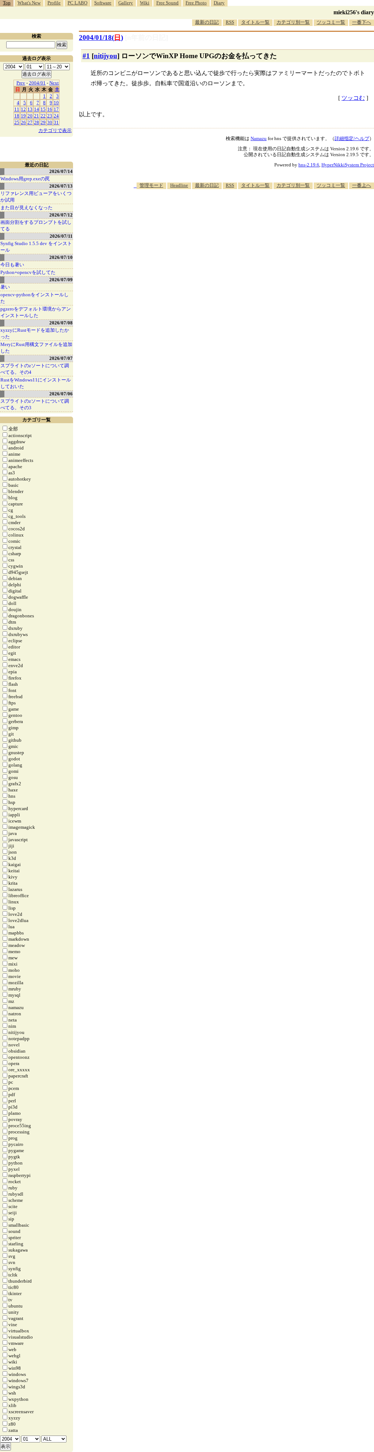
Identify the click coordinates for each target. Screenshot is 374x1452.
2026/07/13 (61, 186)
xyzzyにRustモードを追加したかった (34, 333)
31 (56, 122)
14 (36, 109)
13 (30, 109)
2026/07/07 (61, 358)
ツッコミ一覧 (331, 22)
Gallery (125, 2)
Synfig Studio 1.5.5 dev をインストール (36, 247)
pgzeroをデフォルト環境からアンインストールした (35, 312)
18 (16, 116)
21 (36, 116)
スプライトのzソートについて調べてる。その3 (34, 404)
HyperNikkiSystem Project (347, 165)
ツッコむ (353, 98)
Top (7, 2)
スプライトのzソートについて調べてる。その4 (34, 369)
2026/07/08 (61, 323)
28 (36, 122)
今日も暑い (12, 264)
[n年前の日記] (146, 37)
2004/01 (37, 83)
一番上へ (361, 185)
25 (16, 122)
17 (56, 109)
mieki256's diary (353, 12)
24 (56, 116)
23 (49, 116)
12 (23, 109)
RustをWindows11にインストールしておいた (35, 383)
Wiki (144, 2)
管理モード (151, 185)
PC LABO (77, 2)
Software (102, 2)
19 (23, 116)
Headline (179, 185)
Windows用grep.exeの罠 (25, 178)
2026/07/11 (61, 236)
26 (23, 122)
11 (16, 109)
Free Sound (167, 2)
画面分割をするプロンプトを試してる (36, 225)
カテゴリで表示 (55, 130)
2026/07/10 (61, 257)
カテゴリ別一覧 (293, 22)
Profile (54, 2)
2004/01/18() (101, 37)
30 (49, 122)
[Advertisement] (241, 211)
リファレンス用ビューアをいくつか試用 (36, 197)
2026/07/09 (61, 279)
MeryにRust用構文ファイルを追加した (36, 348)
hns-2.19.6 (308, 165)
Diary (219, 2)
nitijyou (105, 56)
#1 (86, 56)
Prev (20, 83)
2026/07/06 (61, 393)
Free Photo (196, 2)
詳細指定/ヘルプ (352, 138)
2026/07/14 (61, 171)
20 (30, 116)
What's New (29, 2)
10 (56, 102)
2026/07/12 (61, 215)
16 (49, 109)
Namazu (259, 138)
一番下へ (361, 22)
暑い (5, 287)
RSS (230, 22)
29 (43, 122)
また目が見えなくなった (26, 207)
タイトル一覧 (255, 22)
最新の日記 (207, 22)
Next (54, 83)
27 (30, 122)
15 (43, 109)
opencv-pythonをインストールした (34, 298)
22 (43, 116)
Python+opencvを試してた (28, 272)
